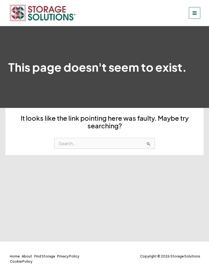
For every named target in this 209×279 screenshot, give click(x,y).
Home (15, 256)
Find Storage (44, 256)
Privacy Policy (68, 256)
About (27, 256)
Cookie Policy (21, 261)
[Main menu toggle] (195, 13)
